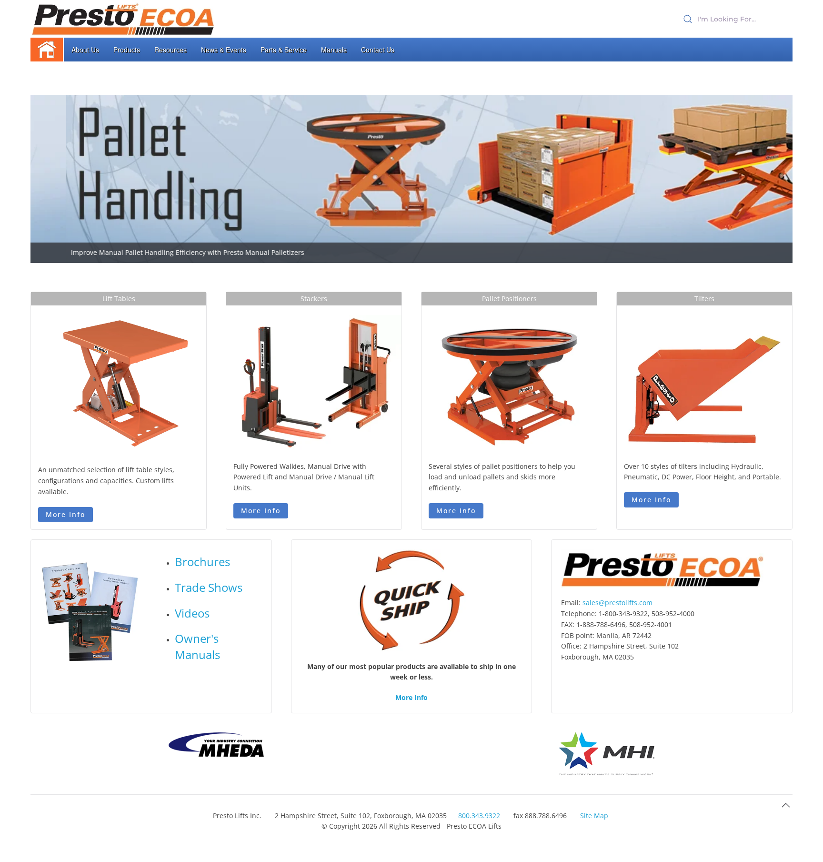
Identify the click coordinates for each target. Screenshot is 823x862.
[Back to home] (123, 19)
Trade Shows (208, 587)
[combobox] (735, 19)
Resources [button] (170, 49)
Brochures (202, 561)
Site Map (594, 815)
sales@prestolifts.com (617, 602)
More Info (65, 514)
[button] (786, 805)
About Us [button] (85, 49)
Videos (192, 613)
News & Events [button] (223, 49)
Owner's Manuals (197, 646)
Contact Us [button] (377, 49)
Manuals (334, 49)
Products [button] (126, 49)
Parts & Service (284, 49)
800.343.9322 (479, 815)
